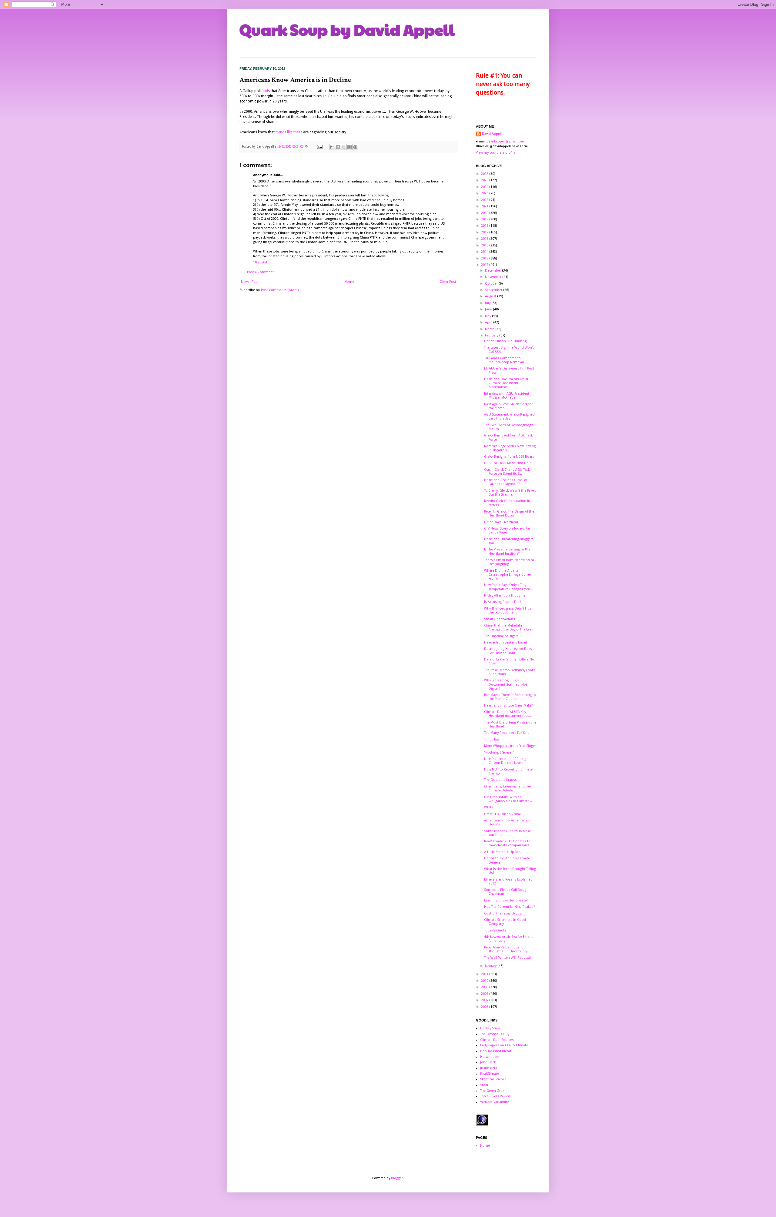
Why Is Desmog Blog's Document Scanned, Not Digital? (505, 684)
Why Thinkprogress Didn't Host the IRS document (508, 610)
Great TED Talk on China (502, 814)
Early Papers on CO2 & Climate (504, 1045)
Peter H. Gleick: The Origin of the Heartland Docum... (509, 513)
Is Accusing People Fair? (502, 602)
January (491, 966)
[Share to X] (344, 147)
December (493, 270)
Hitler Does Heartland (501, 522)
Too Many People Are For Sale (506, 733)
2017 (485, 232)
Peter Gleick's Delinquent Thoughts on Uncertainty (505, 949)
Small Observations (499, 619)
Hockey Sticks (490, 1028)
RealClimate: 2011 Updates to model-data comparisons (507, 843)
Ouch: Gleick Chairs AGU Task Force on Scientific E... (507, 472)
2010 (485, 981)
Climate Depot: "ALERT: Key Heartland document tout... (508, 714)
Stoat (484, 1085)
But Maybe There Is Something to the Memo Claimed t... (510, 697)
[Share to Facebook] (349, 147)
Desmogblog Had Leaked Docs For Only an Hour (508, 651)
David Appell (492, 134)
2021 (485, 206)
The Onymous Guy (494, 1034)
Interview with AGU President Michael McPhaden (506, 396)
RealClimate (489, 1074)
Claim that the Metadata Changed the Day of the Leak (508, 627)
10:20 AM (260, 262)
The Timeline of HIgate (501, 636)
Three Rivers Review (495, 1096)
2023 (485, 193)
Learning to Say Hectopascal (506, 900)
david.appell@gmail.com (506, 141)
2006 (485, 1007)
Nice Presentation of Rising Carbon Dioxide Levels (505, 761)
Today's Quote (495, 930)
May (488, 316)
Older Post (448, 282)
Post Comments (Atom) (280, 290)
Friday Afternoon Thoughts (505, 595)
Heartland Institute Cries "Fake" (508, 705)
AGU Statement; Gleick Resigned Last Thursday (509, 416)
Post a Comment (260, 272)
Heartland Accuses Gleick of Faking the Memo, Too (505, 482)
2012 (485, 265)
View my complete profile (495, 153)
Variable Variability (494, 1102)
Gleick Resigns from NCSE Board (509, 457)
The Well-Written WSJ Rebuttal (507, 958)
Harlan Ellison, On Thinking (505, 341)
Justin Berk (488, 1068)
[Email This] (332, 147)
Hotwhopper (490, 1057)
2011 (485, 974)
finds (266, 91)
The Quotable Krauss (500, 780)
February (492, 335)
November (493, 277)
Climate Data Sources (497, 1040)
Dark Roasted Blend (495, 1051)
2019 (485, 219)
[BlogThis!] (338, 147)
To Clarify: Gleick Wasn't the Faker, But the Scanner (510, 492)
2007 (485, 1000)
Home (349, 282)
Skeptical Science (493, 1079)
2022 (485, 200)
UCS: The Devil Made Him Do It (508, 463)
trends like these (289, 132)
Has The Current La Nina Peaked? (509, 907)
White (488, 807)
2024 (485, 187)
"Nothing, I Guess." (499, 752)
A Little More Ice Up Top (502, 852)
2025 (485, 180)
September (494, 290)
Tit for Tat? (492, 739)
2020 (485, 213)
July (488, 303)
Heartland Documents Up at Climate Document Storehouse (506, 383)
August (491, 296)
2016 (485, 239)
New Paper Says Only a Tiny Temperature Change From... (508, 587)
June (489, 309)
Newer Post (250, 282)
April (489, 322)
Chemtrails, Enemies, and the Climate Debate (507, 788)
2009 (485, 987)
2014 (485, 252)
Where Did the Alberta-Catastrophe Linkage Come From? (507, 574)
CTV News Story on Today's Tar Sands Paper (507, 530)
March (490, 329)
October (492, 284)
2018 (485, 226)
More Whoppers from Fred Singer (510, 746)
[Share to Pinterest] (355, 147)
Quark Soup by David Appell (347, 29)
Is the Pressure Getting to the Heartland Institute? (507, 551)
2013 (485, 258)
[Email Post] (319, 146)
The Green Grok (492, 1091)
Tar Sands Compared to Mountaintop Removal (504, 360)
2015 (485, 245)
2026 (485, 174)
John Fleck (488, 1062)
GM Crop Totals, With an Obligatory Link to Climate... (508, 799)
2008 (485, 994)
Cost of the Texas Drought (504, 913)
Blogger (397, 1178)
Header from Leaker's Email (505, 642)
